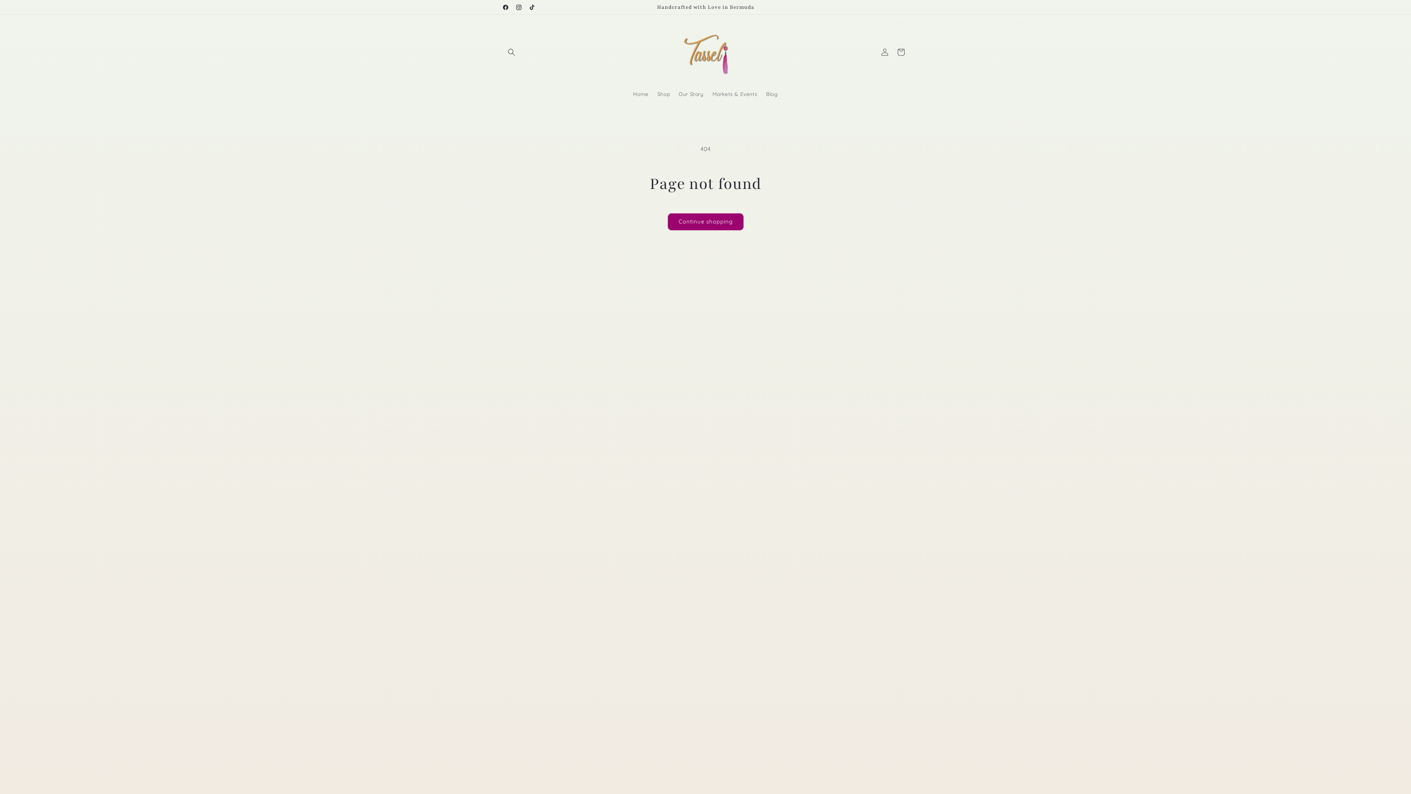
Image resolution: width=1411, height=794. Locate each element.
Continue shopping (706, 221)
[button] (511, 52)
